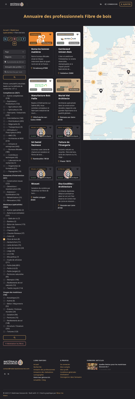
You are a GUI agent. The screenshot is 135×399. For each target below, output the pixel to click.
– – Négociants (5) (13, 124)
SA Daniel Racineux (36, 143)
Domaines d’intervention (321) (13, 176)
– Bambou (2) (11, 221)
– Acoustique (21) (12, 298)
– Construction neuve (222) (14, 182)
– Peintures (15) (12, 317)
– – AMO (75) (11, 135)
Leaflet (109, 139)
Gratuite (33, 43)
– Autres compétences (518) (14, 97)
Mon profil (64, 369)
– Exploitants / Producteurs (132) (13, 102)
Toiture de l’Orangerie (64, 143)
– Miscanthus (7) (12, 257)
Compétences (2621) (11, 93)
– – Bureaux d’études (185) (14, 150)
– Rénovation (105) (13, 200)
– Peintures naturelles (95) (15, 275)
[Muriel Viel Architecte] (101, 91)
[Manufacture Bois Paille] (114, 91)
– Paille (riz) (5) (12, 268)
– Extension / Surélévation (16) (12, 193)
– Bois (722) (10, 227)
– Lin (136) (10, 254)
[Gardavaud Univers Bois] (122, 83)
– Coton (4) (10, 236)
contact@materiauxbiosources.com (16, 369)
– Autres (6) (10, 301)
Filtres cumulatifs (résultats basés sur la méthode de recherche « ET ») (14, 86)
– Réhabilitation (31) (14, 197)
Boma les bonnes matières (40, 50)
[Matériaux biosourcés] (17, 4)
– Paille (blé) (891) (13, 265)
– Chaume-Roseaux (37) (15, 233)
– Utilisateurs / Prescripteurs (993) (13, 131)
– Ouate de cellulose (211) (14, 261)
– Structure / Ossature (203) (14, 327)
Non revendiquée (45, 136)
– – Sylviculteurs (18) (14, 110)
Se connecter (65, 364)
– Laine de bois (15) (13, 245)
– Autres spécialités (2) (15, 210)
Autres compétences (65, 127)
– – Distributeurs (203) (15, 121)
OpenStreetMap (117, 139)
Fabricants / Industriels (65, 34)
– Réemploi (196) (12, 280)
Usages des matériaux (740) (12, 293)
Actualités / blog (40, 380)
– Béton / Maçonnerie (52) (14, 304)
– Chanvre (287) (12, 230)
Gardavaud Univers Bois (65, 50)
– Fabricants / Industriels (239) (16, 113)
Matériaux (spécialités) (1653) (12, 205)
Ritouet (35, 183)
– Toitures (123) (12, 331)
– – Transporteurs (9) (14, 127)
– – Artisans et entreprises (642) (12, 145)
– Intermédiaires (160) (14, 118)
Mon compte (65, 367)
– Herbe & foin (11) (13, 242)
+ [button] (85, 28)
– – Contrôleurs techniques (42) (12, 156)
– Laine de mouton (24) (15, 248)
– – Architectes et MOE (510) (15, 139)
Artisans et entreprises (38, 127)
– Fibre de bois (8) (13, 239)
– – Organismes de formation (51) (13, 167)
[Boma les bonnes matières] (128, 72)
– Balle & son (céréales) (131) (15, 214)
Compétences (35, 34)
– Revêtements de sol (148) (14, 321)
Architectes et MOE (64, 81)
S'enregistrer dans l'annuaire (71, 377)
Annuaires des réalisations (43, 372)
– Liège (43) (10, 251)
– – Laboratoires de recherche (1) (13, 161)
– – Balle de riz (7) (13, 218)
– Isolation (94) (12, 314)
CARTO (132, 139)
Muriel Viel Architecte (64, 97)
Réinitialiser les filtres (15, 344)
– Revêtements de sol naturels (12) (14, 283)
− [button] (85, 31)
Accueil (6, 30)
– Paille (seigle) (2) (13, 271)
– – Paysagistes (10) (13, 171)
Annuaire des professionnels (44, 369)
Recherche (37, 367)
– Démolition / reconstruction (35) (13, 187)
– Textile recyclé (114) (14, 288)
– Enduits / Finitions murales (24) (14, 310)
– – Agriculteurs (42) (14, 107)
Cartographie (39, 375)
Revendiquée (47, 43)
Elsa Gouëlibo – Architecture (66, 185)
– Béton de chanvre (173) (15, 224)
